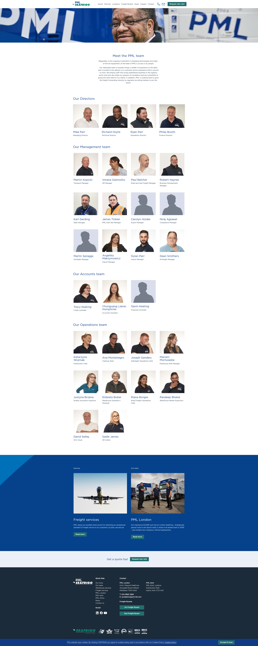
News (137, 4)
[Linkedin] (97, 613)
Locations (116, 4)
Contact (151, 4)
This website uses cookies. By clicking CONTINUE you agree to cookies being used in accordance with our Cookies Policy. (121, 642)
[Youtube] (105, 613)
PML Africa (100, 598)
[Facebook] (101, 613)
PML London (141, 520)
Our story (99, 583)
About (100, 4)
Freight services (86, 520)
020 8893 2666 (127, 594)
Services (107, 4)
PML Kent (99, 595)
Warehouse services (103, 588)
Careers (143, 4)
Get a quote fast (117, 559)
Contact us (100, 603)
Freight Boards (127, 4)
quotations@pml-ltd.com (131, 597)
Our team (99, 585)
